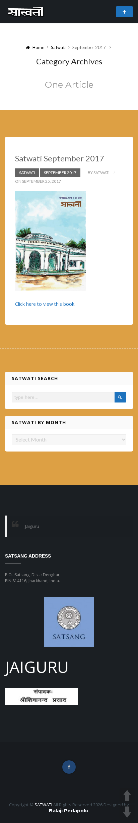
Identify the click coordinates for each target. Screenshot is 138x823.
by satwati (99, 172)
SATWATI (43, 805)
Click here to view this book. (45, 304)
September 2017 (60, 172)
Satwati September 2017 (59, 158)
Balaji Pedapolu (68, 811)
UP (127, 795)
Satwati (58, 47)
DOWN (127, 812)
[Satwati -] (26, 11)
